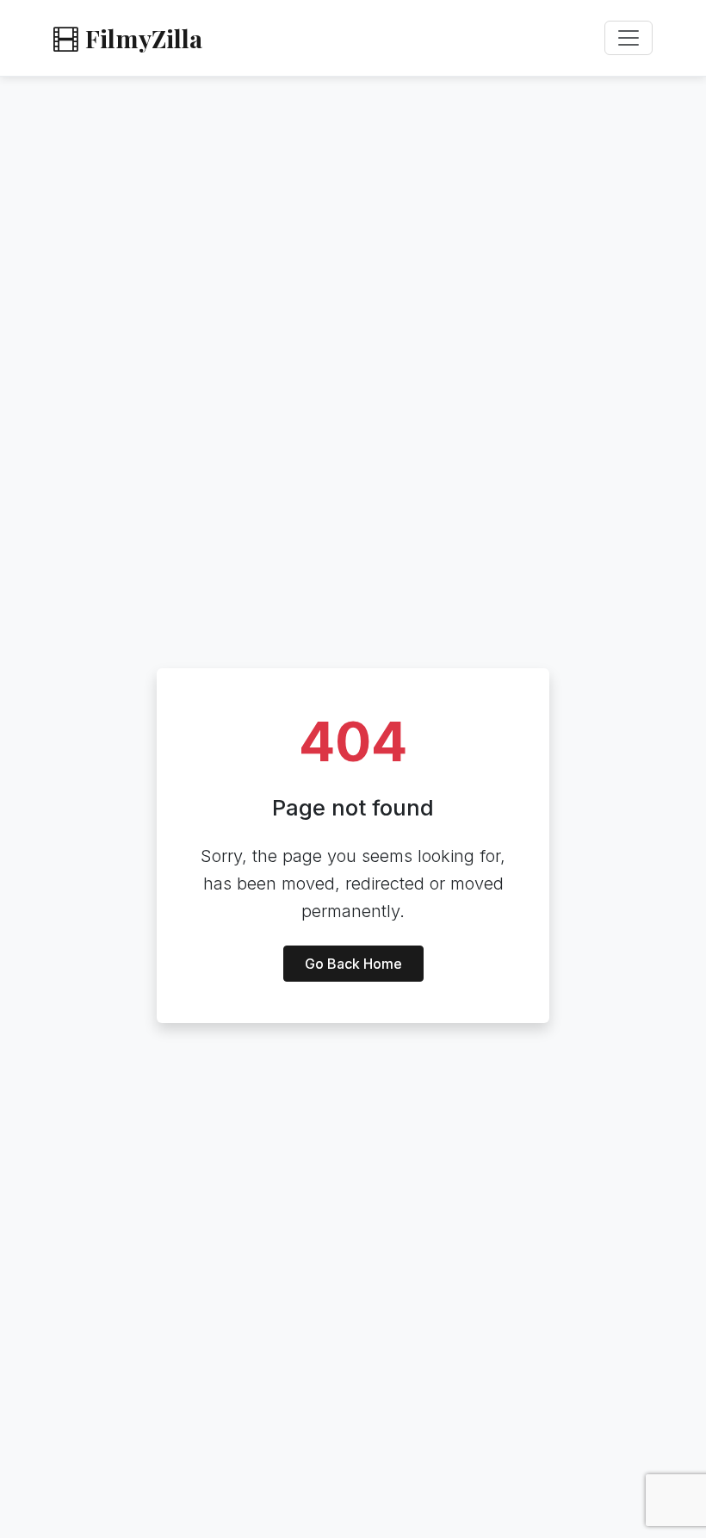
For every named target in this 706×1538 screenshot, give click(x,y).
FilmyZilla (143, 38)
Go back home (353, 963)
